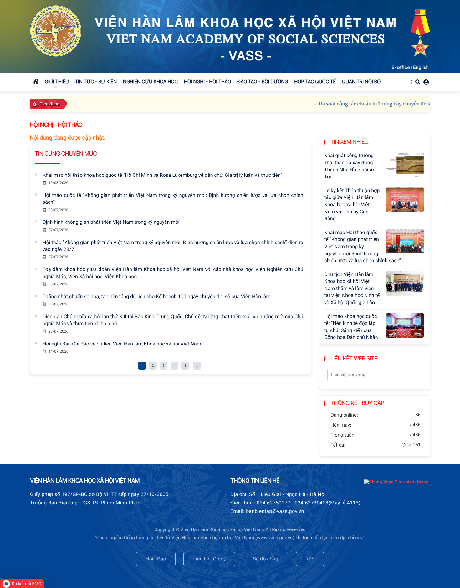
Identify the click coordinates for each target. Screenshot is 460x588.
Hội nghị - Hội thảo (56, 125)
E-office (400, 67)
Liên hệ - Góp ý (209, 559)
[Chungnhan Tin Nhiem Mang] (396, 482)
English (421, 67)
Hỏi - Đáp (156, 559)
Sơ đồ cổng (265, 559)
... (197, 366)
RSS (309, 559)
